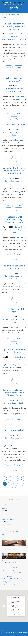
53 (15, 484)
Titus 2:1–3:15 (20, 96)
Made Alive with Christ (14, 124)
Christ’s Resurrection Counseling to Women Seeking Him (14, 26)
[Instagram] (15, 627)
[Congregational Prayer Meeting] (14, 545)
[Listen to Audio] (24, 572)
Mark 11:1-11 (21, 327)
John (14, 233)
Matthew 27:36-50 (8, 368)
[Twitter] (12, 627)
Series (9, 16)
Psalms (17, 184)
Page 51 (17, 14)
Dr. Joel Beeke (20, 34)
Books (14, 16)
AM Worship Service (6, 560)
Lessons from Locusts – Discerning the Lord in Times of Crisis (14, 393)
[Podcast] (18, 627)
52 (10, 484)
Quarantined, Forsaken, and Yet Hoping (14, 350)
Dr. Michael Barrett (10, 403)
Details (9, 67)
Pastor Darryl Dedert (14, 584)
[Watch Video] (23, 572)
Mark (14, 322)
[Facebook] (10, 627)
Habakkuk (17, 441)
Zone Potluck (5, 508)
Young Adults (5, 502)
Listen (15, 72)
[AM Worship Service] (14, 558)
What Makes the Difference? (14, 79)
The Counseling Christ (9, 39)
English (13, 14)
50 (23, 478)
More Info (12, 613)
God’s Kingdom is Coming (8, 582)
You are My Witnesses (7, 576)
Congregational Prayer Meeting (9, 547)
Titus (19, 91)
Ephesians (14, 135)
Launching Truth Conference (8, 519)
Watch (19, 67)
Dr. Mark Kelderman (10, 132)
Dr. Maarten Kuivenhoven (14, 88)
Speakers (20, 16)
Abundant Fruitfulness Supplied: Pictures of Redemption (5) (14, 171)
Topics (4, 16)
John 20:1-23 (21, 284)
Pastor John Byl (13, 572)
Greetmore (8, 632)
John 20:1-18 (21, 238)
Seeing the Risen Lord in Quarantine (14, 267)
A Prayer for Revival (14, 430)
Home (3, 14)
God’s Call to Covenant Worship (9, 570)
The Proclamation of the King (14, 310)
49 (18, 478)
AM (8, 91)
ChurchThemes (23, 632)
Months (5, 17)
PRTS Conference (6, 534)
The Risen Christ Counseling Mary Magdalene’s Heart (14, 219)
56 (23, 484)
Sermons (8, 14)
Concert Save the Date (7, 524)
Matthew (23, 39)
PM (17, 37)
